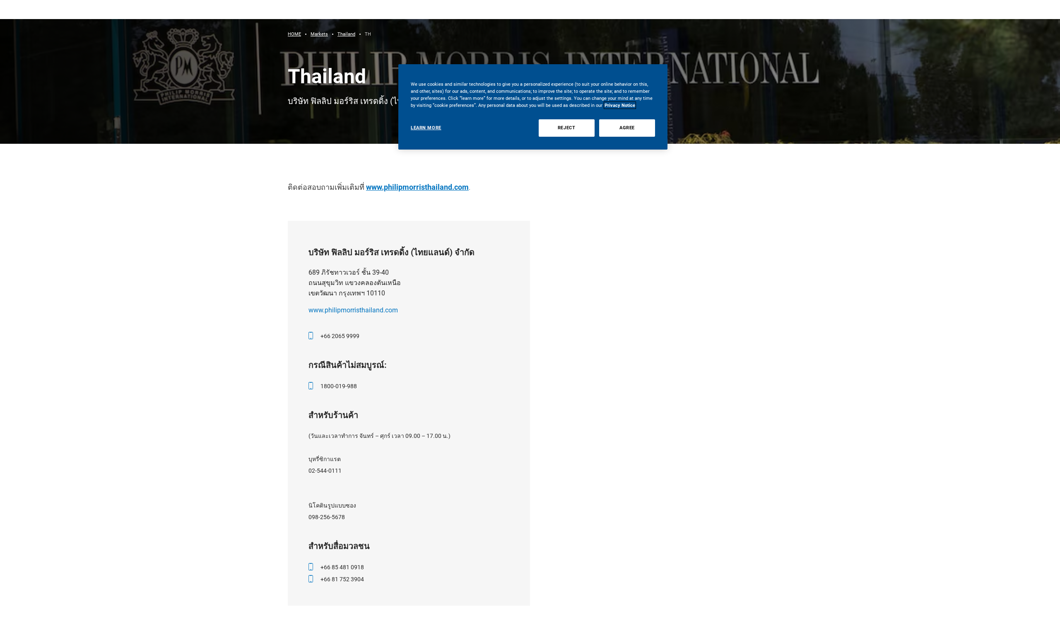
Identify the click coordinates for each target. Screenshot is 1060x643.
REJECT (566, 128)
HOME (294, 34)
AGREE (627, 128)
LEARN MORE (426, 128)
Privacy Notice (620, 105)
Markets (319, 34)
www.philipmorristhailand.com (417, 187)
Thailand (346, 34)
